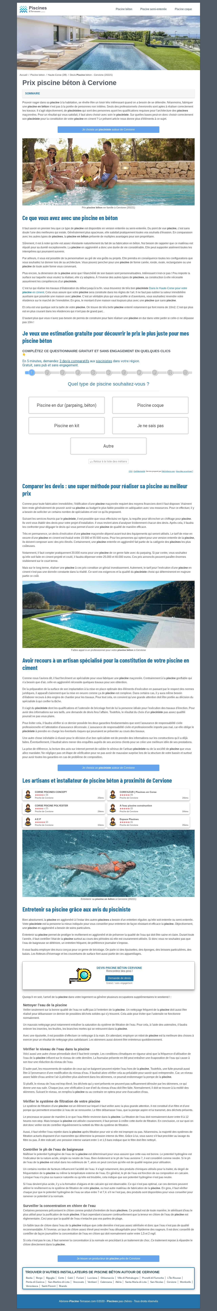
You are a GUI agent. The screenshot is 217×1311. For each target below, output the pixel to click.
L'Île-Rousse (174, 1277)
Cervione (171, 1282)
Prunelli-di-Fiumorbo (153, 1277)
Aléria (118, 1282)
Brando (63, 1286)
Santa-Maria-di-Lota (136, 1282)
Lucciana (92, 1277)
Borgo (39, 1277)
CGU (130, 471)
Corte (61, 1277)
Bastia (29, 1277)
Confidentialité (139, 471)
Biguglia (50, 1277)
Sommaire (32, 93)
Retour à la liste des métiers (110, 461)
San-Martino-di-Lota (59, 1282)
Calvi (70, 1277)
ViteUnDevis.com (168, 471)
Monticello (185, 1282)
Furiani (80, 1277)
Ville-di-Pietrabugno (128, 1277)
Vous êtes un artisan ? (184, 471)
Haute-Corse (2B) (57, 74)
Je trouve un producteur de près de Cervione (108, 1258)
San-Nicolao (156, 1282)
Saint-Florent (49, 1286)
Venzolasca (32, 1286)
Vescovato (78, 1282)
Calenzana (106, 1282)
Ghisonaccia (107, 1277)
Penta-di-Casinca (35, 1282)
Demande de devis (119, 978)
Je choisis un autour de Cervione (108, 129)
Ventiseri (92, 1282)
